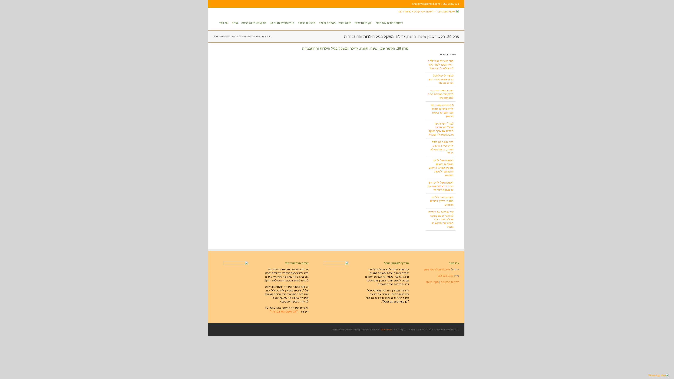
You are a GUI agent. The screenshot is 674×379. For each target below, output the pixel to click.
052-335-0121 (445, 275)
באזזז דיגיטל (386, 329)
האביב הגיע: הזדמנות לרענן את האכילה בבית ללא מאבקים (441, 94)
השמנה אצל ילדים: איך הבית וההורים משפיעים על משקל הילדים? (441, 186)
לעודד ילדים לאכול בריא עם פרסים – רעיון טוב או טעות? (441, 79)
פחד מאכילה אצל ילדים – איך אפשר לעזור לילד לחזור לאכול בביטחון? (441, 64)
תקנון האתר (432, 282)
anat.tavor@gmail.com (426, 3)
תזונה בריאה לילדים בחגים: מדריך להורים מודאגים (442, 201)
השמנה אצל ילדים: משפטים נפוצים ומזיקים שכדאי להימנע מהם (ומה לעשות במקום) (441, 168)
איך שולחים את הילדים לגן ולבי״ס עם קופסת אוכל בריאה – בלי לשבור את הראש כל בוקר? (441, 219)
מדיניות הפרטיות (450, 282)
